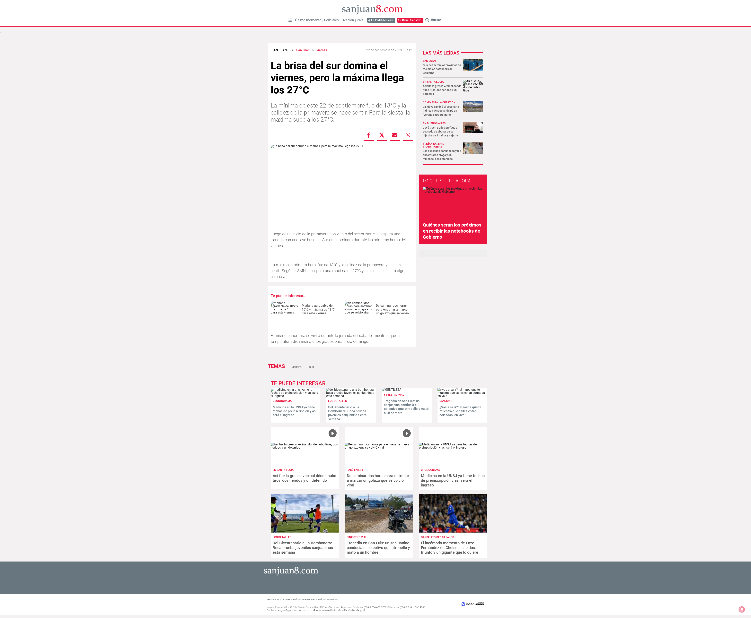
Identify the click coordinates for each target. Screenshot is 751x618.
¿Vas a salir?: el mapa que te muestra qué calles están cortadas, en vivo (460, 411)
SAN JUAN (429, 60)
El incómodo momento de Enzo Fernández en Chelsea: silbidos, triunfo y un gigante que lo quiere (449, 548)
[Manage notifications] (742, 609)
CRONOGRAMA (282, 400)
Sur (311, 367)
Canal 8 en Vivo (411, 20)
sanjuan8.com (274, 607)
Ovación (347, 20)
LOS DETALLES (337, 400)
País (360, 20)
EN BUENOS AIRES (434, 123)
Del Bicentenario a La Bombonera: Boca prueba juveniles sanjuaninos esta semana (347, 413)
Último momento (308, 20)
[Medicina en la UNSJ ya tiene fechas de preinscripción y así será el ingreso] (295, 396)
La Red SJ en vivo (382, 20)
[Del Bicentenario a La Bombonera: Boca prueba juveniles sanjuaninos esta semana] (351, 396)
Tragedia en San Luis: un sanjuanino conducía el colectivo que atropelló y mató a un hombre (406, 407)
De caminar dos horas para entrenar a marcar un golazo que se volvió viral (392, 311)
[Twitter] (382, 135)
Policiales (331, 20)
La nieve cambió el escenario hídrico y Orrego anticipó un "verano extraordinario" (441, 110)
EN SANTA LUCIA (433, 81)
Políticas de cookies (328, 599)
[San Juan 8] (291, 575)
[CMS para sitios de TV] (459, 604)
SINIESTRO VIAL (394, 394)
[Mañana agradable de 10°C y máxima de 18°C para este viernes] (285, 309)
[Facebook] (369, 135)
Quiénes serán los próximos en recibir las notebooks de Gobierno (442, 69)
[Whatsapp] (408, 135)
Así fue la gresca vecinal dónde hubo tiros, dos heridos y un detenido (442, 89)
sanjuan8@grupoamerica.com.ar (295, 610)
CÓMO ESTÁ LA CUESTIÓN (439, 102)
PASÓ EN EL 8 (355, 469)
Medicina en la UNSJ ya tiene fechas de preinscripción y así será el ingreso (294, 411)
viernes (297, 367)
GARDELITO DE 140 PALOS (437, 537)
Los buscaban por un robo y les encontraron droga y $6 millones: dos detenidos (442, 154)
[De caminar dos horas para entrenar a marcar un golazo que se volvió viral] (359, 309)
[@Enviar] (395, 135)
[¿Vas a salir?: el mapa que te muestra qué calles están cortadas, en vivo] (462, 396)
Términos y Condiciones (278, 599)
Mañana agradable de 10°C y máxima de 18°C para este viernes (318, 309)
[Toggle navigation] (290, 20)
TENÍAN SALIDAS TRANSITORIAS (433, 145)
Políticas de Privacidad (304, 599)
